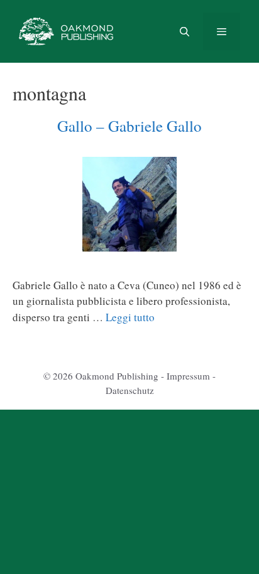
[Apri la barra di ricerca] (183, 31)
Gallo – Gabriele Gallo (129, 125)
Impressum (188, 375)
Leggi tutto (130, 317)
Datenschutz (130, 390)
